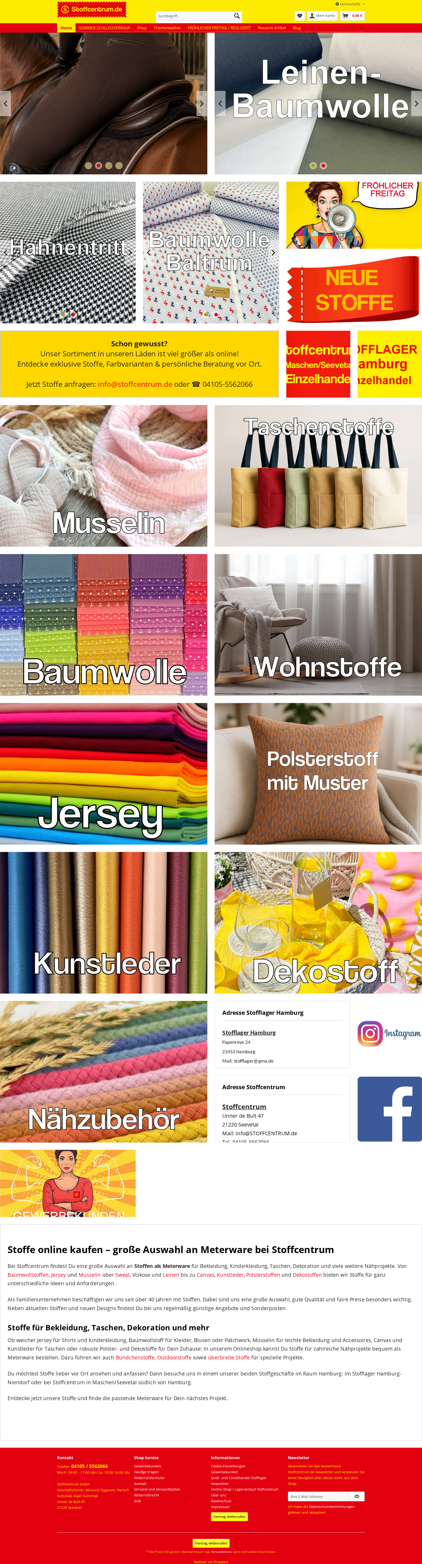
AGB (137, 1501)
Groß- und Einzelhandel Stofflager (239, 1477)
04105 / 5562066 (89, 1466)
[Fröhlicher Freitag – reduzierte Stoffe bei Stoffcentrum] (354, 215)
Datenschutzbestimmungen (332, 1506)
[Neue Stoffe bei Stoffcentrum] (354, 290)
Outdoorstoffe (174, 1357)
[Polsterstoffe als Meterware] (318, 773)
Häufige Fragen (146, 1472)
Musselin (90, 1274)
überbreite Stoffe (229, 1357)
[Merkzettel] (300, 16)
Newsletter (220, 1483)
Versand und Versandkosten (157, 1489)
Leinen (171, 1274)
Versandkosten (221, 1552)
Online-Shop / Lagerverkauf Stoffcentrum (244, 1489)
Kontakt (140, 1483)
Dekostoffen (307, 1274)
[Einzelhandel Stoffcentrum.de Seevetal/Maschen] (318, 364)
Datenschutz (221, 1501)
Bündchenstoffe (135, 1357)
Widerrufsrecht (146, 1495)
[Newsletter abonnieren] (357, 1496)
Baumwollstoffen (28, 1274)
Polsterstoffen (263, 1274)
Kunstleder (230, 1274)
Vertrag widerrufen (229, 1516)
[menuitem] (199, 18)
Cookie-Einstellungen (228, 1466)
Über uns (218, 1495)
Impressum (220, 1506)
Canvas (205, 1274)
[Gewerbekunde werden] (68, 1183)
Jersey (58, 1274)
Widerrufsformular (149, 1477)
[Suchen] (237, 16)
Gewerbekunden (147, 1466)
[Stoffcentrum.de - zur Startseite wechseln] (92, 9)
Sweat (122, 1274)
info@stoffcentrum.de (135, 384)
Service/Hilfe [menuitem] (350, 4)
